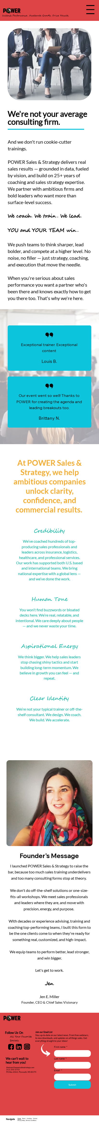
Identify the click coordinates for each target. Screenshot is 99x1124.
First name (60, 1046)
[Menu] (90, 10)
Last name (60, 1058)
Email (58, 1070)
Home (19, 1118)
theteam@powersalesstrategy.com (20, 1067)
